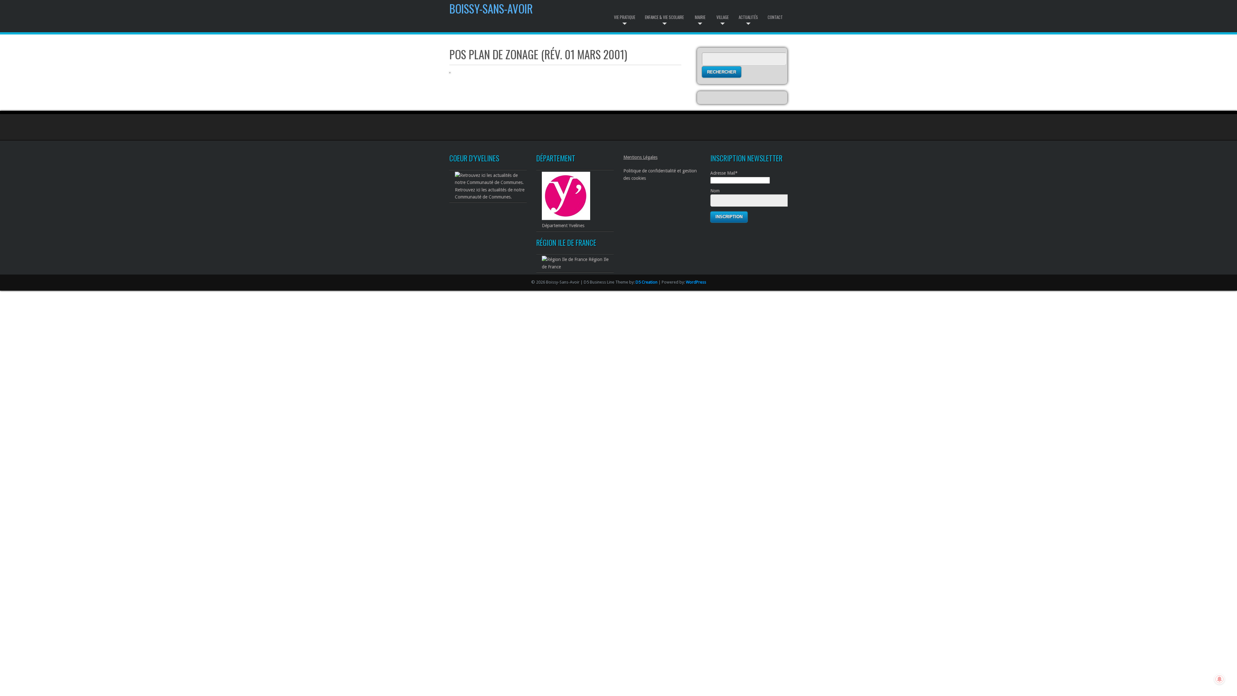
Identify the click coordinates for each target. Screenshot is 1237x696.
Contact (775, 17)
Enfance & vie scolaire (664, 17)
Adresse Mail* (724, 173)
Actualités (748, 17)
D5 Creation (646, 282)
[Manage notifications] (1219, 679)
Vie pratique (624, 17)
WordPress (696, 282)
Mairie (700, 17)
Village (722, 17)
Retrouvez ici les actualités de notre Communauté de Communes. (489, 193)
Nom (715, 190)
